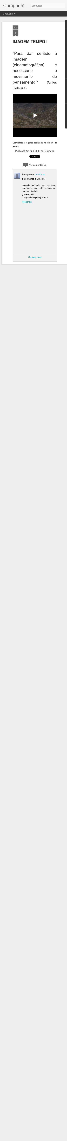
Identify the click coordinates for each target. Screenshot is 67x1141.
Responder (27, 201)
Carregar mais (34, 257)
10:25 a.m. (40, 174)
